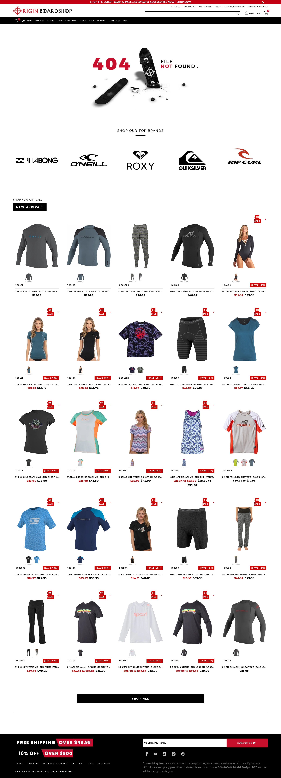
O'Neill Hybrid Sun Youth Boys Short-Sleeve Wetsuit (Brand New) (37, 574)
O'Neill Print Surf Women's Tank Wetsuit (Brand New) (192, 477)
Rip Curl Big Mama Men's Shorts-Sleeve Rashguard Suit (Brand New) (89, 667)
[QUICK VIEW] (28, 217)
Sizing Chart (206, 7)
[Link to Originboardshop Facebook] (146, 754)
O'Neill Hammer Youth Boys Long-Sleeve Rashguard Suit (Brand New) (89, 291)
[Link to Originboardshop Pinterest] (183, 754)
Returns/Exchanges (234, 7)
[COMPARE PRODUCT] (22, 217)
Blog (218, 7)
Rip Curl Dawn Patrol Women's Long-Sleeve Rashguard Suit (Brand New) (140, 667)
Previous (23, 277)
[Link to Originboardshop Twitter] (155, 754)
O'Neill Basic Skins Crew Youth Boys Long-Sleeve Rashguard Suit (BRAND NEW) (244, 667)
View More (255, 206)
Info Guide (77, 763)
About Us (175, 7)
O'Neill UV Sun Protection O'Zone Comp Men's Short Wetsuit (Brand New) (192, 384)
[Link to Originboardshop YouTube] (174, 754)
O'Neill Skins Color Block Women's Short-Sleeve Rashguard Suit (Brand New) (89, 477)
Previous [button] (13, 158)
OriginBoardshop (26, 771)
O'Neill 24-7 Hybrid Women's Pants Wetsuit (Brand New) (244, 574)
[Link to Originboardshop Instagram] (164, 754)
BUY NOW (52, 300)
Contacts (33, 763)
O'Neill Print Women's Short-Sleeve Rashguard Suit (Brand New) (140, 477)
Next (49, 277)
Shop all (140, 698)
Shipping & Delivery (258, 7)
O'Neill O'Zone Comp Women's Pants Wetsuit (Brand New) (140, 291)
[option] (37, 160)
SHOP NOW (184, 2)
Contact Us (190, 7)
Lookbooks (103, 763)
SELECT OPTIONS (152, 300)
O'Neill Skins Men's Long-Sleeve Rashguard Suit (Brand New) (192, 291)
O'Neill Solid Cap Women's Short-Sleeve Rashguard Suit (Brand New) (244, 384)
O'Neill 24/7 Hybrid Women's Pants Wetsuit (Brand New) (37, 667)
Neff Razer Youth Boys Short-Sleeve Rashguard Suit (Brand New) (140, 384)
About (20, 763)
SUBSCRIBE (245, 742)
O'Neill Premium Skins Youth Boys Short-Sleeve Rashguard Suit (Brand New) (244, 477)
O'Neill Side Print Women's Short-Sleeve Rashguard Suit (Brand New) (37, 384)
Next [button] (268, 158)
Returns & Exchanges (55, 763)
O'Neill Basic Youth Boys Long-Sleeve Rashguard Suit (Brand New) (37, 291)
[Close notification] (263, 2)
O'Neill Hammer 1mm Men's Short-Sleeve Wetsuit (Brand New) (89, 574)
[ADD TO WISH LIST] (17, 217)
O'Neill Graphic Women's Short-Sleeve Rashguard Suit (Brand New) (140, 574)
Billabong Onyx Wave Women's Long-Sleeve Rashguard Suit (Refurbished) (244, 291)
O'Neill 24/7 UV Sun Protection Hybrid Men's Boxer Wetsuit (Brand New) (192, 574)
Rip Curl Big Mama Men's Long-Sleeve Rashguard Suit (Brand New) (192, 667)
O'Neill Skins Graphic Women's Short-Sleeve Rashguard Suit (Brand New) (37, 477)
